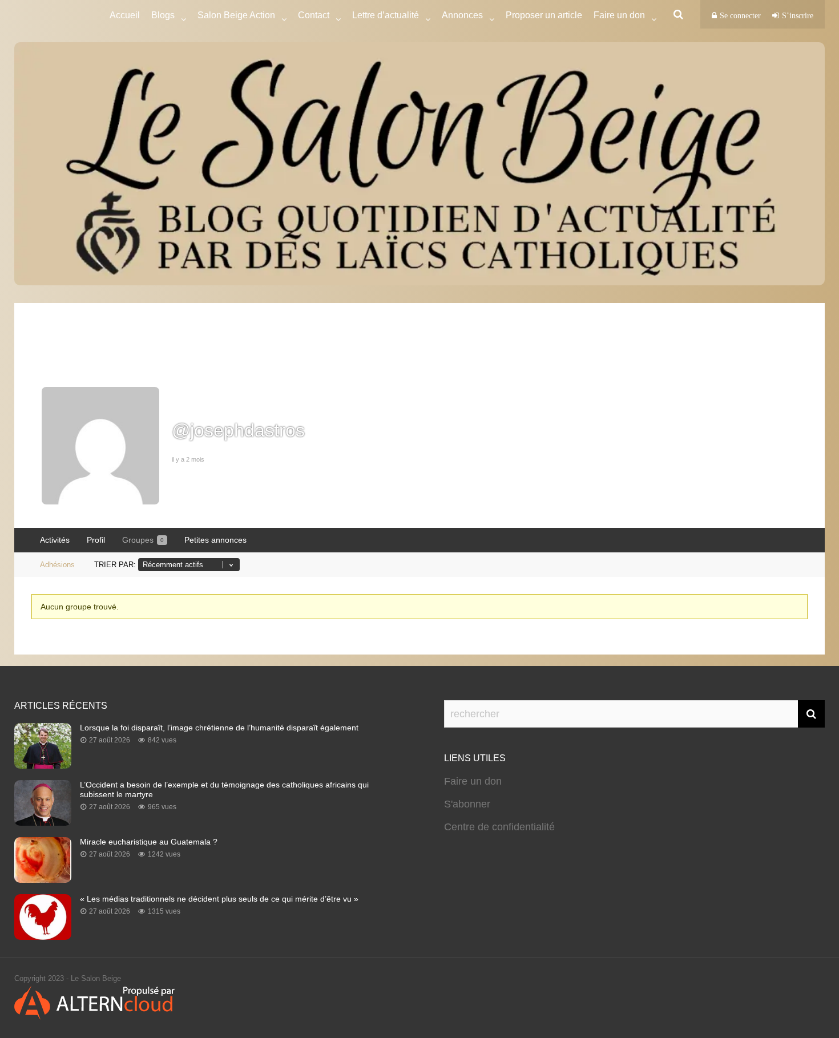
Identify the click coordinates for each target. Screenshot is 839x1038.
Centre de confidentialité (499, 827)
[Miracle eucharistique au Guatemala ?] (42, 879)
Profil (96, 539)
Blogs (163, 15)
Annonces (462, 15)
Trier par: (115, 564)
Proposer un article (544, 15)
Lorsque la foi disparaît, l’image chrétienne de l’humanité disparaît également (219, 727)
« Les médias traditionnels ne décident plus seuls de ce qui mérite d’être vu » (219, 898)
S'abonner (467, 804)
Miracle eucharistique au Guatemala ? (148, 841)
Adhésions (57, 564)
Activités (55, 539)
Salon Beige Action (236, 15)
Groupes (143, 539)
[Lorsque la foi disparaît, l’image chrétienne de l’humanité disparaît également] (42, 765)
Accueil (125, 15)
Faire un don (473, 781)
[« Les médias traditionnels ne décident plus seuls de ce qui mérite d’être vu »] (42, 936)
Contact (313, 15)
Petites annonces (215, 539)
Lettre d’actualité (385, 15)
